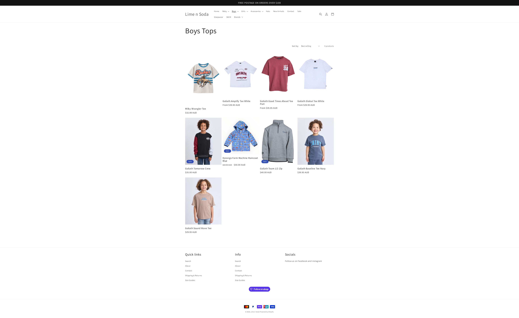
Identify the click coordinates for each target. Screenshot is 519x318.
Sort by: (295, 46)
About (188, 266)
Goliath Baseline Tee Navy (311, 168)
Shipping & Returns (193, 275)
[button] (225, 11)
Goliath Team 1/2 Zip (271, 168)
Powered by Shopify (267, 312)
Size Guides (190, 280)
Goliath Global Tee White (310, 101)
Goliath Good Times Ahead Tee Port (276, 102)
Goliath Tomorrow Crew (197, 168)
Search (188, 261)
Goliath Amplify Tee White (236, 101)
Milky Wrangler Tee (195, 108)
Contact (188, 270)
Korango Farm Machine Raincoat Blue (240, 159)
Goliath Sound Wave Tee (198, 228)
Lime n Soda (255, 312)
